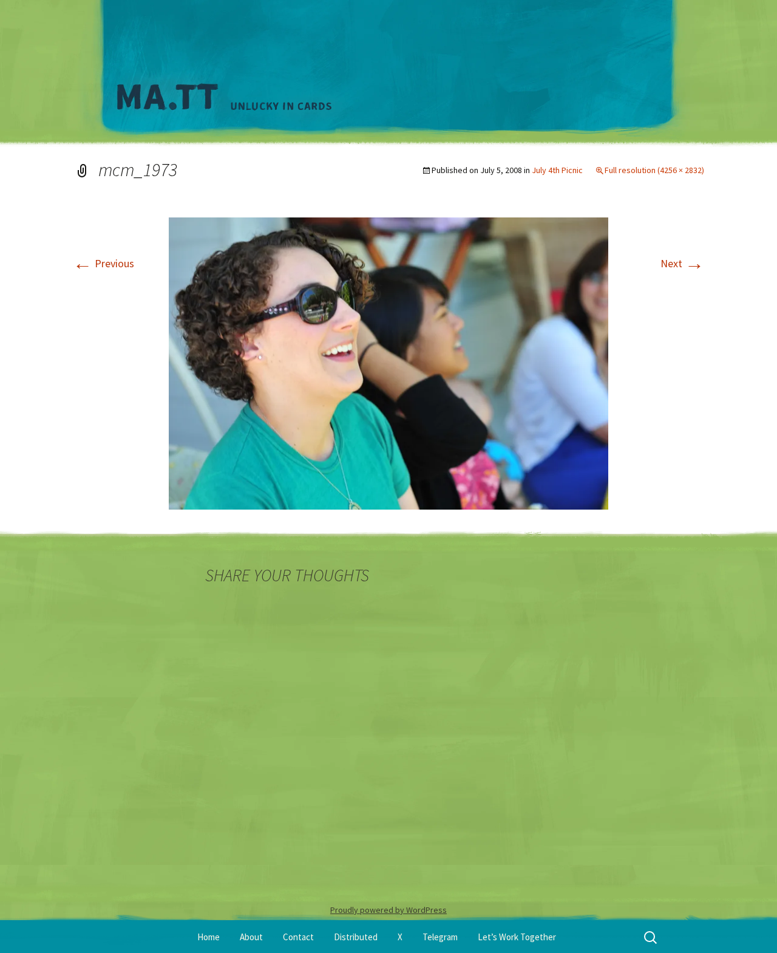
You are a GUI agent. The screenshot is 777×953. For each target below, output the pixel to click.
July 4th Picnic (557, 170)
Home (208, 937)
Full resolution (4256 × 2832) (654, 170)
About (251, 937)
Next (682, 263)
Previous (103, 263)
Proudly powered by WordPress (388, 909)
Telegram (440, 937)
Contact (298, 937)
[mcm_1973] (388, 362)
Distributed (356, 937)
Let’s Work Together (517, 937)
